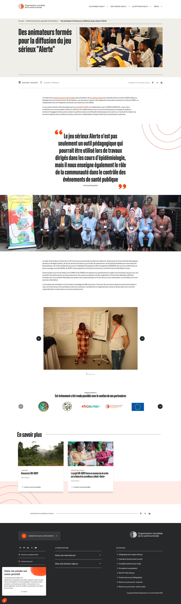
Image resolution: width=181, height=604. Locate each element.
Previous (38, 338)
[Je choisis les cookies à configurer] (24, 594)
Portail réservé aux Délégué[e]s (130, 577)
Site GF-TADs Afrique (126, 573)
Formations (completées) (128, 568)
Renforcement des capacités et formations (42, 21)
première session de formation (64, 98)
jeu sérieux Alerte (96, 98)
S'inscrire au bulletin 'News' (29, 554)
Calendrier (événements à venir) (130, 559)
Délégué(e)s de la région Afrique (131, 554)
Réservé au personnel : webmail (130, 582)
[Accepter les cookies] (38, 594)
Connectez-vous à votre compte (41, 536)
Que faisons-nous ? (119, 6)
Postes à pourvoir (27, 561)
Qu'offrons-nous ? (140, 6)
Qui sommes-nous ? (97, 6)
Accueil (21, 21)
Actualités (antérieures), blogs (130, 564)
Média (156, 6)
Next (142, 338)
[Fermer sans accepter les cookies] (9, 594)
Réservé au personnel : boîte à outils (132, 587)
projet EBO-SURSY (82, 107)
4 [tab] (90, 374)
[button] (4, 600)
